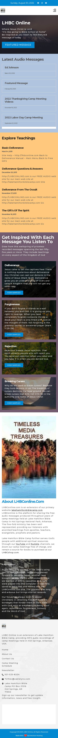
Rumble (35, 544)
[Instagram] (42, 3)
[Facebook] (38, 3)
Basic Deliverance (13, 147)
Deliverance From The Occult (19, 189)
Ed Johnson (12, 67)
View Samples (14, 335)
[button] (54, 10)
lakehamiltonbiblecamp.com (27, 510)
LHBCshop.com (10, 552)
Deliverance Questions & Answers (22, 168)
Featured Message (16, 83)
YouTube (20, 544)
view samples (14, 365)
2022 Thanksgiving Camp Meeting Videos (25, 100)
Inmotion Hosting (36, 735)
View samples (14, 293)
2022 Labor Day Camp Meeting (24, 117)
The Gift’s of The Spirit (15, 210)
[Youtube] (46, 3)
